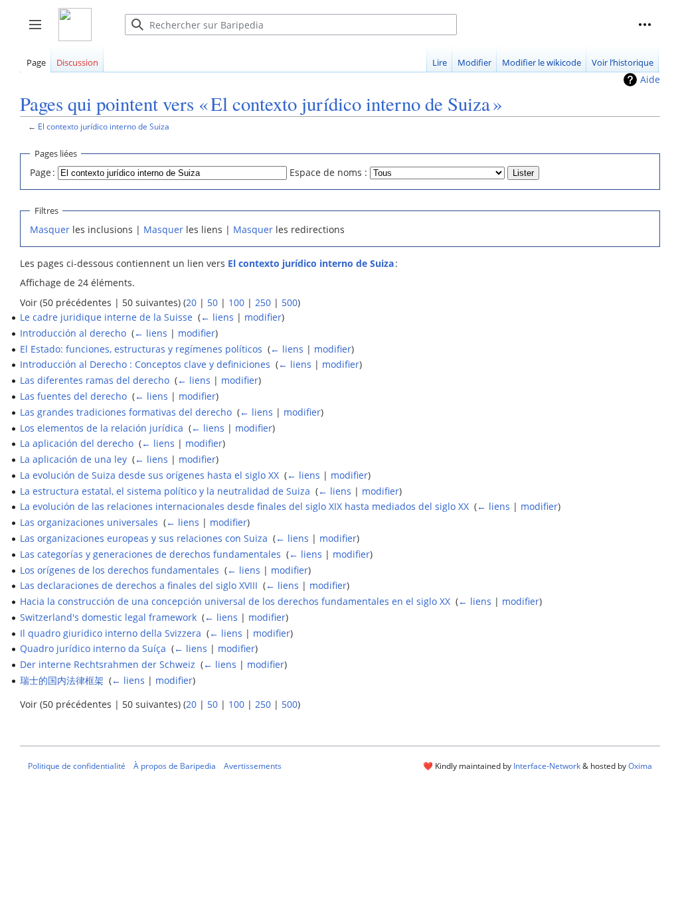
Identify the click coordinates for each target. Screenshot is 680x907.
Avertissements (253, 766)
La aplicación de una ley (73, 459)
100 (236, 302)
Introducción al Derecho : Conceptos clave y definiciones (145, 364)
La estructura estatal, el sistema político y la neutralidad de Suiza (165, 491)
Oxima (640, 766)
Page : (42, 172)
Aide (650, 79)
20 (191, 302)
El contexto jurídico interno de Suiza (103, 126)
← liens (217, 317)
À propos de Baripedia (174, 766)
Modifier (474, 62)
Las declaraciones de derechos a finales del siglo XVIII (139, 585)
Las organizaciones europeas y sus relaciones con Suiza (144, 538)
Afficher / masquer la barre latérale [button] (39, 31)
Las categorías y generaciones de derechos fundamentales (150, 554)
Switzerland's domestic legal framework (108, 617)
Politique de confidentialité (77, 766)
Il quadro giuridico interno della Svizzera (110, 633)
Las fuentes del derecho (73, 396)
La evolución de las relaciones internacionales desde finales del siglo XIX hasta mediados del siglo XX (244, 506)
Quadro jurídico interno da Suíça (93, 648)
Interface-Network (546, 766)
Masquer (50, 229)
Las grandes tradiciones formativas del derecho (126, 412)
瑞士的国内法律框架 (62, 680)
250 (263, 302)
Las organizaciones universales (89, 522)
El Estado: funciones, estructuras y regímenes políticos (141, 349)
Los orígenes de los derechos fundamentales (119, 570)
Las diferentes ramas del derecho (94, 380)
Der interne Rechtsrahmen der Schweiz (107, 664)
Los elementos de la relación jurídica (101, 428)
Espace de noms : (328, 172)
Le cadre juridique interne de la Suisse (106, 317)
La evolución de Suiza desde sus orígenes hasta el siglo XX (149, 475)
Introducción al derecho (73, 333)
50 (212, 302)
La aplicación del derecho (76, 443)
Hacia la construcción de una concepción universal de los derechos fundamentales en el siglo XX (235, 601)
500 (290, 302)
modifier (263, 317)
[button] (645, 24)
